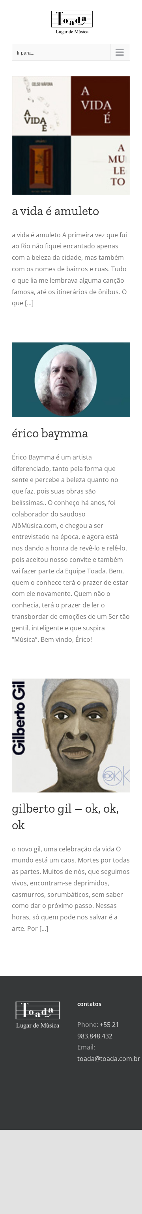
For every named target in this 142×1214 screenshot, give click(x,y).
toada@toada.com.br (108, 1058)
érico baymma (50, 433)
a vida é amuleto (55, 210)
